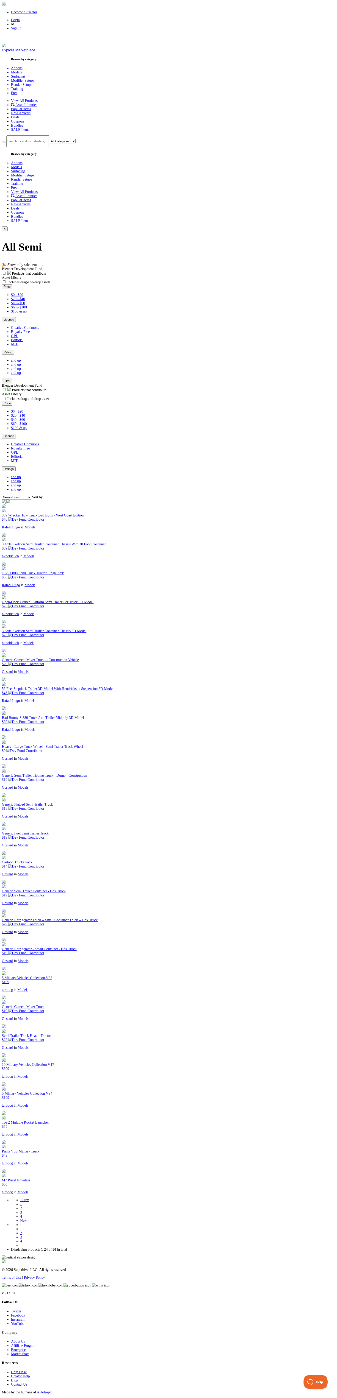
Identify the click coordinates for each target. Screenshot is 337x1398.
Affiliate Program (23, 1346)
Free (14, 93)
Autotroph (44, 1392)
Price (7, 286)
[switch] (41, 264)
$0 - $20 (17, 295)
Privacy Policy (34, 1277)
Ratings (9, 469)
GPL (14, 336)
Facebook (18, 1315)
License (9, 319)
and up (16, 360)
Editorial (17, 340)
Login (15, 20)
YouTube (17, 1323)
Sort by (37, 497)
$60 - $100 (19, 307)
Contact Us (19, 1384)
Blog (14, 1380)
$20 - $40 (18, 299)
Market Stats (20, 1354)
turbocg (7, 990)
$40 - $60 (18, 303)
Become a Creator (24, 12)
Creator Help (20, 1376)
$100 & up (19, 311)
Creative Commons (25, 327)
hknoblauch (10, 556)
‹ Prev (24, 1200)
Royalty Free (20, 332)
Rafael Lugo (11, 527)
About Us (18, 1341)
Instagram (18, 1319)
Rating (8, 352)
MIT (14, 344)
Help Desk (19, 1372)
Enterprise (18, 1350)
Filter (7, 381)
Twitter (16, 1311)
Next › (24, 1220)
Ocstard (7, 672)
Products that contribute (28, 273)
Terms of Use (11, 1277)
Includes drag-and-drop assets (28, 282)
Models (30, 527)
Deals (15, 117)
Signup (16, 28)
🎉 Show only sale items (20, 265)
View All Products (24, 101)
